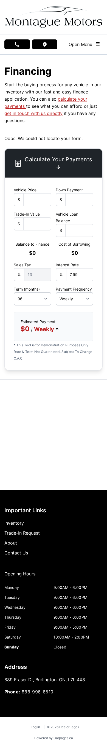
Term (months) (27, 289)
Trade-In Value (27, 214)
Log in (35, 727)
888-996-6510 (38, 692)
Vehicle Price (25, 189)
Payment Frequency (74, 289)
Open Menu (82, 44)
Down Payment (69, 189)
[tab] (19, 576)
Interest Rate (67, 264)
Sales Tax (22, 264)
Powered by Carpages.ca (53, 738)
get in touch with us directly (33, 113)
